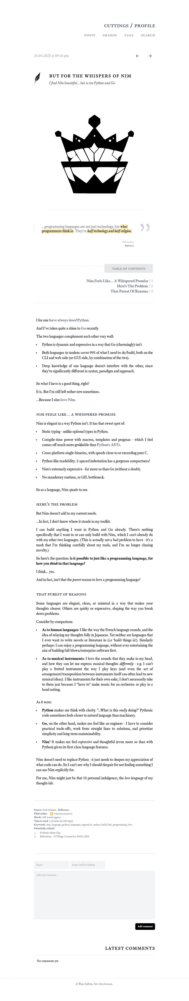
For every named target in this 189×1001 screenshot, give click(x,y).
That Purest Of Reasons (130, 291)
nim (49, 824)
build (103, 824)
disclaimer (105, 984)
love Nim (68, 400)
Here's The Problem (133, 286)
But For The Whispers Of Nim (90, 75)
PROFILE (144, 25)
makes (96, 824)
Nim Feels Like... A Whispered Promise (118, 281)
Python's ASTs (108, 445)
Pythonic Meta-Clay (50, 832)
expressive (87, 824)
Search (148, 35)
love (130, 824)
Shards (110, 35)
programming (63, 813)
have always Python (69, 320)
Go (83, 328)
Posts (89, 35)
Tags (128, 35)
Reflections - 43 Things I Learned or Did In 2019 (64, 836)
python (65, 824)
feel (109, 824)
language (56, 824)
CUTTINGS (116, 25)
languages (75, 824)
